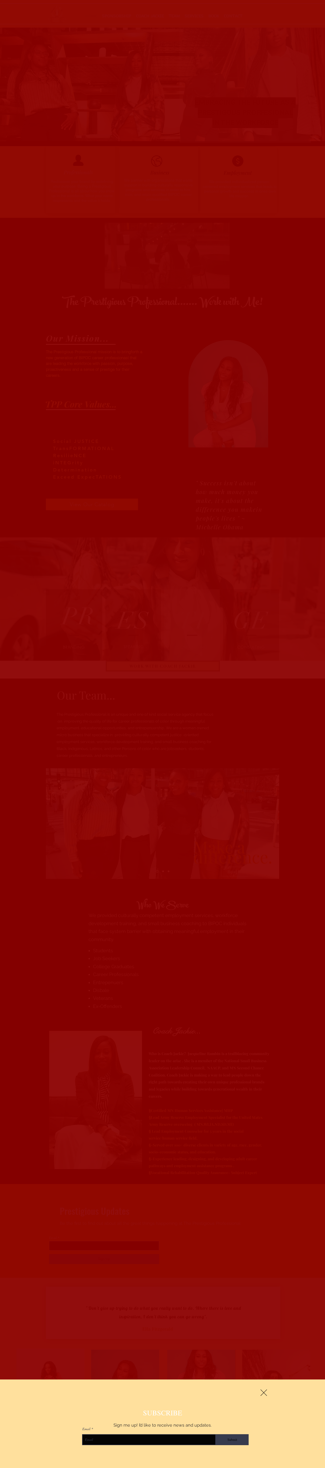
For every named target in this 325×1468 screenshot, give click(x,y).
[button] (264, 1392)
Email (86, 1429)
